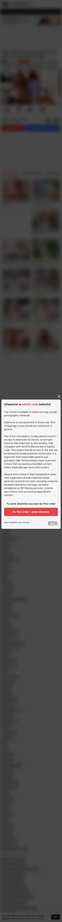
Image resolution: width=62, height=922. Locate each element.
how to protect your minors (16, 522)
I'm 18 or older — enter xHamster (31, 512)
